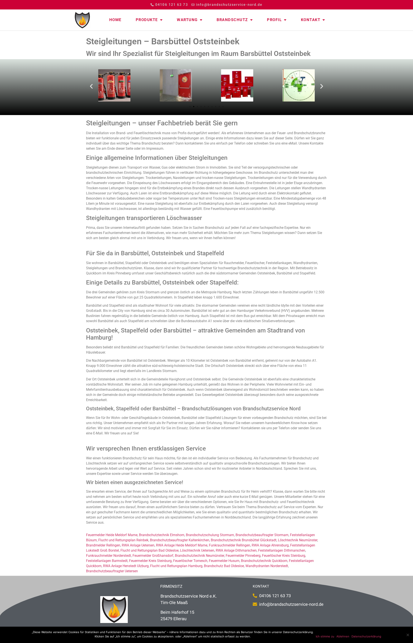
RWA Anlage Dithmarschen (236, 550)
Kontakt (311, 19)
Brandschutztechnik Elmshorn (161, 535)
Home (115, 19)
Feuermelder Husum (224, 561)
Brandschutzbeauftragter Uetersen (112, 571)
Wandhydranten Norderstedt (266, 566)
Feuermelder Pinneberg (243, 556)
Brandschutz (232, 19)
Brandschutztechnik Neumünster (199, 556)
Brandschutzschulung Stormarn (210, 535)
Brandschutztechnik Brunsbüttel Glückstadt (243, 540)
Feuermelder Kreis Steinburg (150, 561)
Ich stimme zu (325, 636)
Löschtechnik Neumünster (297, 540)
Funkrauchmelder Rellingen (229, 545)
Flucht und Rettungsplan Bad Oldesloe (149, 550)
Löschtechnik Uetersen (197, 550)
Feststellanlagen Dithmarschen (281, 550)
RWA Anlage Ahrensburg (270, 545)
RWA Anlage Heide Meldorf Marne (181, 545)
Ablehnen (342, 636)
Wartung (187, 19)
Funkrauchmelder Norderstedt (108, 556)
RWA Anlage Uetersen (138, 545)
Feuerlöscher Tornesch (190, 561)
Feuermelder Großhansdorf (153, 556)
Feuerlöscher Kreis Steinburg (283, 556)
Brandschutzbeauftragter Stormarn (262, 535)
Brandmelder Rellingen (103, 545)
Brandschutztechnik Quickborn (264, 561)
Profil (274, 19)
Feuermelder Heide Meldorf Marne (111, 535)
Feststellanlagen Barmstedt (107, 561)
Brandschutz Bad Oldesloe (224, 566)
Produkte (147, 19)
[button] (91, 86)
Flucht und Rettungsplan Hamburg (176, 566)
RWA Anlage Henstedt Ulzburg (126, 566)
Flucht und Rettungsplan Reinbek (123, 540)
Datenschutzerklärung (366, 636)
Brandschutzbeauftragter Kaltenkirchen (179, 540)
